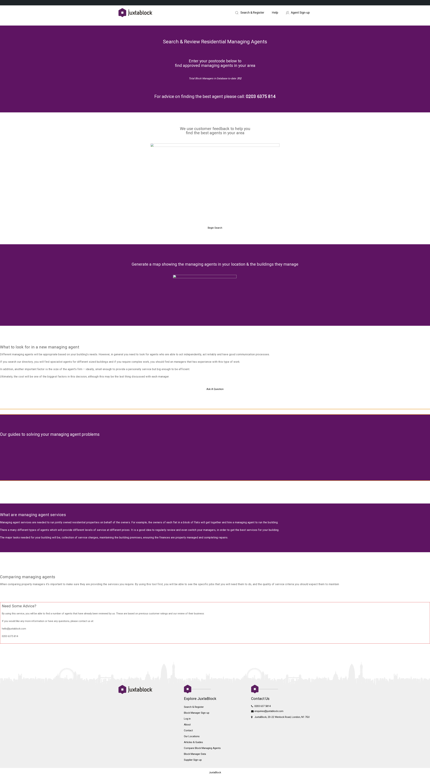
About (187, 724)
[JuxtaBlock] (148, 13)
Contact (188, 730)
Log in (187, 718)
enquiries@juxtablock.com (268, 711)
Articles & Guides (193, 742)
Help (275, 12)
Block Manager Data (195, 753)
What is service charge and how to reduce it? (42, 443)
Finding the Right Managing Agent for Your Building (132, 443)
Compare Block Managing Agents (202, 748)
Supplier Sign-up (193, 759)
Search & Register (252, 12)
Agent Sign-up (300, 12)
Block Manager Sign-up (196, 712)
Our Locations (192, 736)
